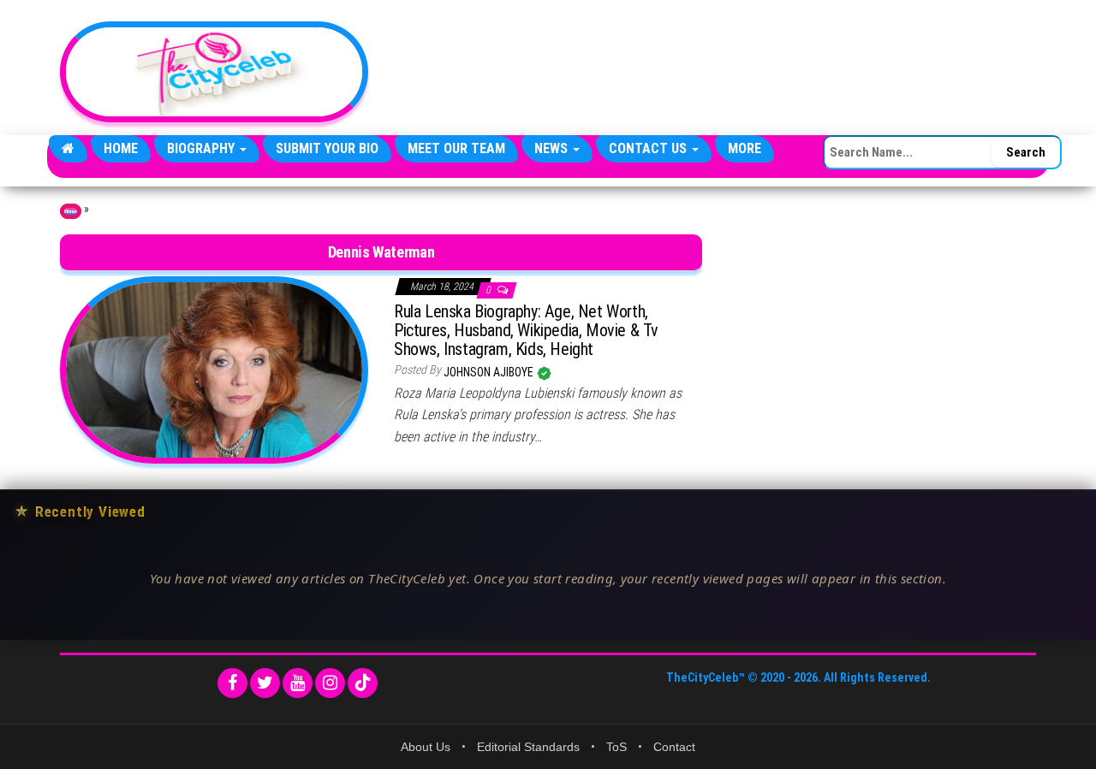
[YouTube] (298, 683)
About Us (425, 747)
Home (121, 148)
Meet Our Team (456, 148)
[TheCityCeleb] (68, 149)
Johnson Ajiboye (490, 372)
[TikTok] (363, 683)
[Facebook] (232, 683)
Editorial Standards (528, 747)
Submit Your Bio (327, 148)
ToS (616, 747)
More (744, 148)
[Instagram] (330, 683)
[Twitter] (265, 683)
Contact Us (649, 148)
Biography (202, 148)
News (552, 148)
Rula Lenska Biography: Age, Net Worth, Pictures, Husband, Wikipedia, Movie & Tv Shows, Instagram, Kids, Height (526, 330)
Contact (674, 747)
